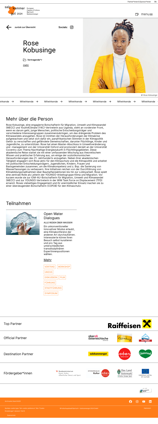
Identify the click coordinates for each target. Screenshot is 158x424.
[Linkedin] (150, 401)
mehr (26, 65)
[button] (48, 260)
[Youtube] (144, 401)
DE (155, 2)
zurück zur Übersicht (25, 27)
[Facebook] (130, 401)
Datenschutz (11, 415)
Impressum (147, 408)
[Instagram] (137, 401)
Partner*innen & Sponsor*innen (139, 2)
